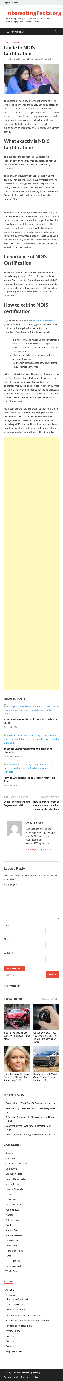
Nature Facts (12, 1199)
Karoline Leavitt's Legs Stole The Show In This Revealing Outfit (16, 1077)
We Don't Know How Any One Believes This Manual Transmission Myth (45, 1037)
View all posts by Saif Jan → (40, 849)
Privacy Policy (12, 1330)
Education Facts (11, 42)
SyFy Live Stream (14, 1351)
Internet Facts (12, 1183)
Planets (9, 1214)
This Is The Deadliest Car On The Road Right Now (17, 1035)
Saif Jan (29, 59)
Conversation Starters (17, 1163)
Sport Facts (11, 1245)
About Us (10, 1289)
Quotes (9, 1225)
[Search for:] (31, 974)
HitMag (34, 1377)
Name (8, 925)
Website (8, 953)
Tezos (8, 1255)
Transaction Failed (16, 1309)
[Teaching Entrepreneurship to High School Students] (31, 739)
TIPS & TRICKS (13, 1260)
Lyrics (8, 1194)
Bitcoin (9, 1153)
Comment (10, 885)
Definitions (11, 1168)
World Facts (11, 1271)
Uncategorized (13, 1266)
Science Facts (12, 1230)
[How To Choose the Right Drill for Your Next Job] (31, 769)
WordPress (21, 1377)
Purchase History (16, 1304)
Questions (10, 1335)
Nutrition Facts (13, 1204)
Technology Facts (14, 1250)
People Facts (12, 1209)
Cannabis (10, 1158)
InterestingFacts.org (33, 13)
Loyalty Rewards (14, 1189)
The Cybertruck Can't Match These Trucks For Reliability (45, 1077)
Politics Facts (12, 1219)
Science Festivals (14, 1235)
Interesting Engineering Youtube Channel (27, 1320)
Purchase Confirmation (19, 1299)
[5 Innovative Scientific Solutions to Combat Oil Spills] (31, 710)
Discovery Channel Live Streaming (23, 1315)
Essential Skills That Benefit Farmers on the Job (30, 1103)
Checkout (10, 1294)
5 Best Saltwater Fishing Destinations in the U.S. (30, 1134)
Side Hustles (11, 1240)
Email (8, 939)
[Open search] (55, 31)
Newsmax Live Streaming (18, 1325)
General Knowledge (15, 1178)
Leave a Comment (43, 59)
